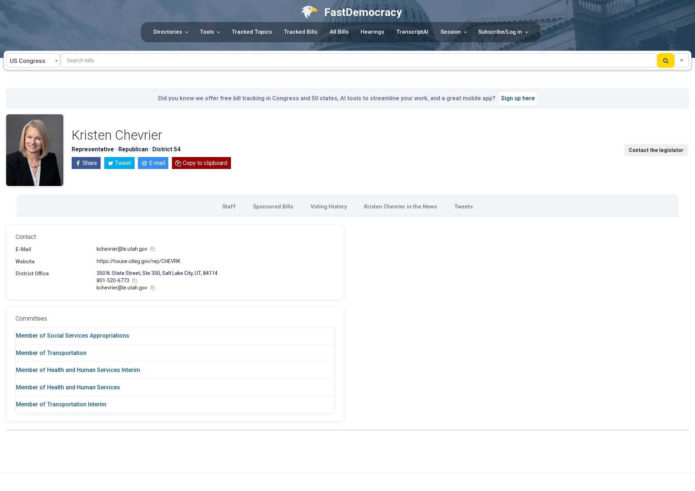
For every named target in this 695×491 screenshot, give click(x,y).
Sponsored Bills (273, 206)
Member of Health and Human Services (68, 387)
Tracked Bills (300, 32)
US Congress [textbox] (27, 61)
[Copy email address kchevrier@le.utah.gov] (152, 249)
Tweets (463, 206)
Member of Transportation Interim (61, 404)
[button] (681, 60)
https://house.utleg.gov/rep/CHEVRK (138, 261)
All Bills (339, 32)
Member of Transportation (51, 353)
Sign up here (518, 98)
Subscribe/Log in (500, 32)
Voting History (329, 206)
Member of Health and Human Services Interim (78, 370)
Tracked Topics (252, 32)
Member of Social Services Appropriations (72, 335)
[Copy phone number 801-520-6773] (134, 280)
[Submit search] (665, 60)
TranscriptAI (412, 32)
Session (451, 32)
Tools (207, 32)
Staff (229, 206)
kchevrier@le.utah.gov (122, 249)
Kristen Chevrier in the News (400, 206)
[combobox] (33, 60)
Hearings (372, 32)
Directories (167, 32)
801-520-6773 (113, 280)
